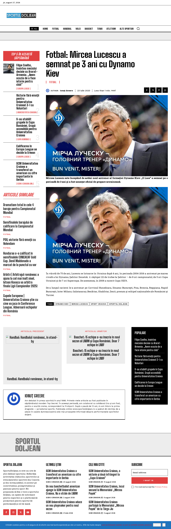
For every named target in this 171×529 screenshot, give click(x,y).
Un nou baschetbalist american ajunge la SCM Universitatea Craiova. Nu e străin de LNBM (63, 490)
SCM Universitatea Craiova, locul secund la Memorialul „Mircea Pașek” (106, 490)
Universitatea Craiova (26, 112)
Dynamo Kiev (62, 304)
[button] (138, 28)
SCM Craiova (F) (96, 482)
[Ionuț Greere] (48, 90)
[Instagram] (13, 512)
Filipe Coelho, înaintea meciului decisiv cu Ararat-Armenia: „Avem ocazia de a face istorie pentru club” (27, 74)
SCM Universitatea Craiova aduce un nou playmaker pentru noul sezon (64, 505)
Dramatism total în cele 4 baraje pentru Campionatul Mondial (19, 209)
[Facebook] (146, 90)
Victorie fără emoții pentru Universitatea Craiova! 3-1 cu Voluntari (27, 102)
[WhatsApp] (165, 90)
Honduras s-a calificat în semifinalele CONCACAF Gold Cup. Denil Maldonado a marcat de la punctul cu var (19, 259)
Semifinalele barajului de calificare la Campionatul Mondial (18, 226)
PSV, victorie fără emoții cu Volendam (19, 241)
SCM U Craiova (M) (25, 184)
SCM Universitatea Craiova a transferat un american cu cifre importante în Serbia (27, 171)
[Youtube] (28, 512)
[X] (167, 525)
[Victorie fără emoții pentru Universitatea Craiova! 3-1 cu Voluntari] (8, 99)
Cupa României (23, 139)
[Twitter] (153, 90)
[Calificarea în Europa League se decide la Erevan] (8, 149)
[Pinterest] (159, 90)
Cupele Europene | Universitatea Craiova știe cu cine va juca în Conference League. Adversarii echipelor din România (20, 303)
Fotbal (7, 217)
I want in (148, 480)
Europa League (23, 89)
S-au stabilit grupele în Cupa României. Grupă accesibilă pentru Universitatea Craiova (26, 127)
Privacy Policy (161, 487)
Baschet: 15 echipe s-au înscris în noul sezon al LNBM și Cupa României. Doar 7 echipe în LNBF (95, 354)
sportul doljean (118, 304)
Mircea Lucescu (80, 304)
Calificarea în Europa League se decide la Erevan (26, 149)
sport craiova (98, 304)
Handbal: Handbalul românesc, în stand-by (32, 379)
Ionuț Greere (66, 90)
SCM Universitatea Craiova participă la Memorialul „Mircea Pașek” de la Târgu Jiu (106, 505)
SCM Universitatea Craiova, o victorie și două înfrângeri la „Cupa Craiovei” (104, 474)
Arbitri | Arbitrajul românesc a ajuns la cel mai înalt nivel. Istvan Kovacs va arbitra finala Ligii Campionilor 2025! (21, 280)
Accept (157, 525)
